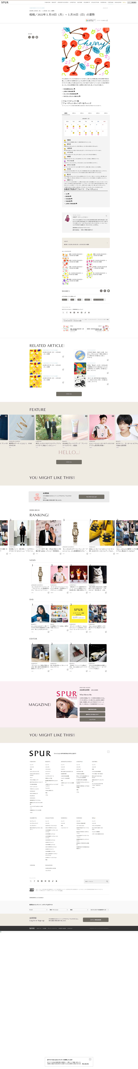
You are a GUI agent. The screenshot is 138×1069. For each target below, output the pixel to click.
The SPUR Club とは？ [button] (91, 497)
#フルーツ (64, 299)
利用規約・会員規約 (62, 928)
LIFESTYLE (73, 2)
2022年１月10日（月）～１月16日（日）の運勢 (41, 11)
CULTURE (79, 2)
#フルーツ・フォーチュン (98, 299)
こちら (61, 890)
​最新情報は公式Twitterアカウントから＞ (81, 227)
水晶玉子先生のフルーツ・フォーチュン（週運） (78, 319)
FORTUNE (110, 2)
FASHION (47, 2)
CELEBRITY (87, 2)
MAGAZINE (118, 2)
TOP (67, 194)
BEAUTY (54, 2)
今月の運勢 (68, 198)
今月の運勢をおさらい (68, 89)
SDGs (124, 2)
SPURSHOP (69, 928)
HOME (64, 319)
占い (67, 319)
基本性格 (68, 196)
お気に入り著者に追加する (86, 229)
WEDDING (103, 2)
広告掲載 (44, 928)
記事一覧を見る (76, 229)
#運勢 (79, 299)
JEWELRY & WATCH (63, 2)
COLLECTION (95, 2)
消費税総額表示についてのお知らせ (36, 897)
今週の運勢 (68, 201)
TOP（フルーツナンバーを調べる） (71, 96)
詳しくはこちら (85, 1063)
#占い (72, 299)
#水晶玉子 (87, 299)
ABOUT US (39, 928)
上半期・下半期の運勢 (68, 91)
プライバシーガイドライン (52, 928)
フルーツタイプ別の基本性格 (70, 93)
